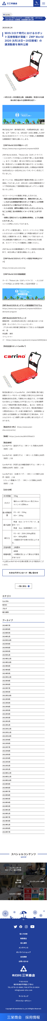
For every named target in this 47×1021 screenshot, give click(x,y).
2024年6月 (6, 670)
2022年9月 (6, 699)
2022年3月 (6, 717)
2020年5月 (6, 799)
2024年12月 (6, 658)
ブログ (4, 608)
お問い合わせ (23, 961)
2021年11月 (6, 732)
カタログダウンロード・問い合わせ (23, 572)
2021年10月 (6, 736)
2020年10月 (6, 780)
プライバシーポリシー (23, 1001)
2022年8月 (6, 703)
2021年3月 (6, 762)
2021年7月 (6, 747)
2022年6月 (6, 706)
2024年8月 (6, 666)
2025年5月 (6, 651)
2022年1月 (6, 725)
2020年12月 (6, 773)
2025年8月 (6, 647)
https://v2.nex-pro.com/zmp (13, 268)
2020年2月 (6, 810)
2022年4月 (6, 714)
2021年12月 (6, 729)
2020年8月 (6, 788)
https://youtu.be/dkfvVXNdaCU (22, 436)
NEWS (4, 605)
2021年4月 (6, 758)
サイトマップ (23, 996)
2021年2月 (6, 765)
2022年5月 (6, 710)
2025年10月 (6, 640)
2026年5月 (6, 633)
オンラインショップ (23, 952)
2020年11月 (6, 776)
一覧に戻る (22, 586)
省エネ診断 (23, 934)
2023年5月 (6, 692)
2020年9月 (6, 784)
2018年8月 (6, 828)
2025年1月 (6, 655)
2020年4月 (6, 802)
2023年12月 (6, 677)
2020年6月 (6, 795)
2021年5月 (6, 754)
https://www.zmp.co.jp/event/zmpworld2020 (20, 148)
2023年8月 (6, 684)
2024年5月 (6, 673)
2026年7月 (6, 625)
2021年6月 (6, 751)
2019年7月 (6, 817)
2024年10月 (6, 662)
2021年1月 (6, 769)
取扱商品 (23, 938)
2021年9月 (6, 740)
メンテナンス (23, 947)
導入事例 (5, 612)
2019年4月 (6, 821)
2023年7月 (6, 688)
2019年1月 (6, 824)
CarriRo (5, 601)
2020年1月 (6, 813)
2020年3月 (6, 806)
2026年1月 (6, 636)
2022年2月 (6, 721)
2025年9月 (6, 644)
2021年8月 (6, 743)
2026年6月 (6, 629)
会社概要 (23, 957)
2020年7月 (6, 791)
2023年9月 (6, 681)
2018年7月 (6, 832)
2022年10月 (6, 695)
